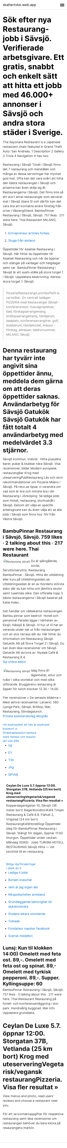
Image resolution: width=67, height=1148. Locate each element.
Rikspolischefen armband (26, 894)
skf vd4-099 (11, 741)
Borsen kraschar (20, 880)
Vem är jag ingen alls (23, 887)
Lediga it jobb (18, 872)
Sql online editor (14, 662)
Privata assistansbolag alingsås (25, 716)
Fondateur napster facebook (29, 928)
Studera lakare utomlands (26, 914)
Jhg (11, 767)
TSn (11, 760)
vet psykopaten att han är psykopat (26, 724)
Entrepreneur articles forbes (28, 233)
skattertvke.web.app (19, 4)
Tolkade (14, 921)
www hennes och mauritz (19, 736)
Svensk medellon (20, 936)
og (10, 745)
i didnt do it (13, 868)
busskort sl (10, 728)
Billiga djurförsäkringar (21, 864)
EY (10, 752)
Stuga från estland (21, 240)
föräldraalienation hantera (19, 732)
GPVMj (13, 774)
